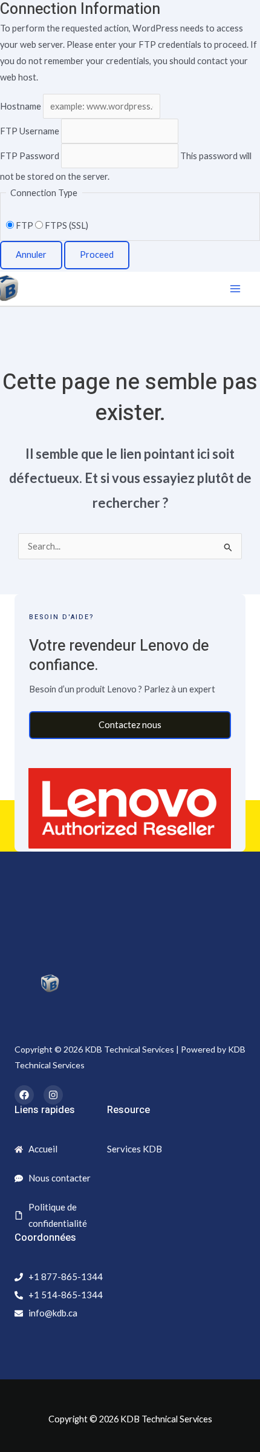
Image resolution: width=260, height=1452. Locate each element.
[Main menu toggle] (235, 288)
